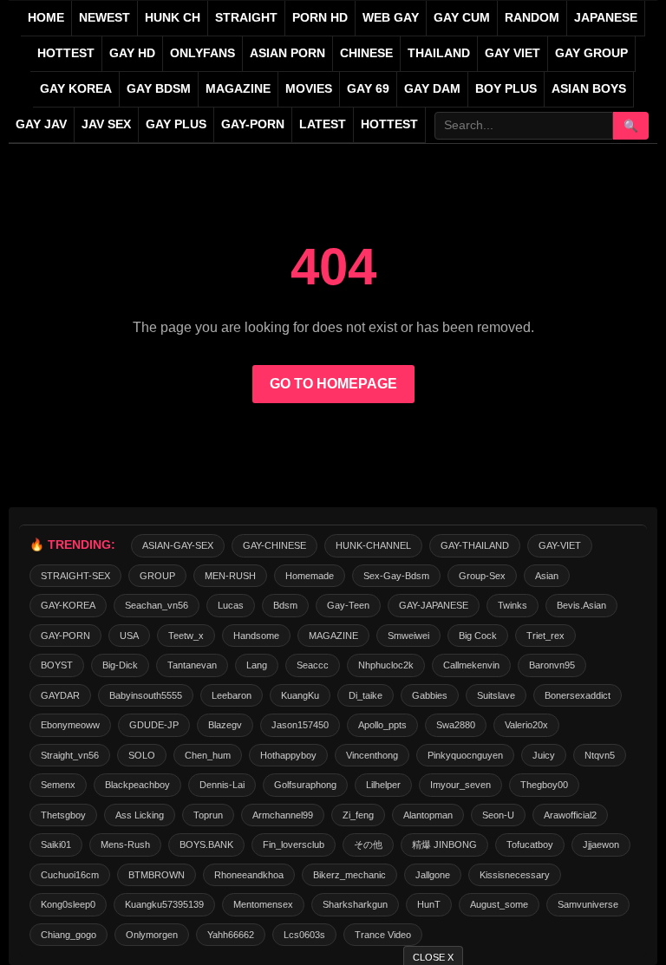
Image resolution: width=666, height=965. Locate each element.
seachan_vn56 (156, 605)
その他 (368, 844)
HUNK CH (172, 17)
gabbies (429, 695)
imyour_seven (460, 784)
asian (546, 576)
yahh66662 (230, 934)
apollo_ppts (382, 725)
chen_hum (208, 755)
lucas (231, 605)
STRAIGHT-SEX (75, 576)
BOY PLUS (506, 88)
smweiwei (408, 635)
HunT (429, 904)
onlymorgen (152, 934)
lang (256, 665)
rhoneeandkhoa (249, 875)
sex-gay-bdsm (396, 576)
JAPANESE (605, 17)
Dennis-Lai (222, 784)
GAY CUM (462, 17)
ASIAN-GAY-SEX (177, 545)
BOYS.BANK (206, 844)
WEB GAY (390, 17)
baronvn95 (552, 665)
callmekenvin (471, 665)
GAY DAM (432, 88)
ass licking (139, 815)
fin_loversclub (293, 844)
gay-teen (348, 605)
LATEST (322, 124)
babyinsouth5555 (145, 695)
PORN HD (320, 17)
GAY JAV (41, 124)
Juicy (543, 755)
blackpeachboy (137, 784)
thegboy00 (544, 784)
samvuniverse (588, 904)
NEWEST (104, 17)
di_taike (365, 695)
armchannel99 (282, 815)
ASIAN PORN (287, 53)
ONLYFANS (202, 53)
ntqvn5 (599, 755)
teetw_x (186, 635)
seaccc (313, 665)
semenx (58, 784)
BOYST (57, 665)
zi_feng (358, 815)
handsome (256, 635)
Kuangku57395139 (164, 904)
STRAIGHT (246, 17)
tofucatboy (529, 844)
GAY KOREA (76, 88)
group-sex (482, 576)
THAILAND (439, 53)
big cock (478, 635)
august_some (499, 904)
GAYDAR (60, 695)
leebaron (231, 695)
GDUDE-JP (154, 725)
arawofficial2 (570, 815)
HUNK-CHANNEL (373, 545)
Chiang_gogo (68, 934)
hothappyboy (288, 755)
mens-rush (125, 844)
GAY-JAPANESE (433, 605)
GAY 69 (368, 88)
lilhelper (383, 784)
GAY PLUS (176, 124)
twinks (512, 605)
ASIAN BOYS (589, 88)
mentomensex (263, 904)
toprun (208, 815)
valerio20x (526, 725)
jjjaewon (601, 844)
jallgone (432, 875)
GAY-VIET (560, 545)
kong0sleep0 (68, 904)
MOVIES (308, 88)
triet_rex (545, 635)
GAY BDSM (159, 88)
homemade (309, 576)
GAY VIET (512, 53)
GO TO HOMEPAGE (333, 383)
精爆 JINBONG (444, 844)
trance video (383, 934)
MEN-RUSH (230, 576)
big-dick (120, 665)
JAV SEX (106, 124)
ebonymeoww (70, 725)
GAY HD (132, 53)
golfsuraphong (305, 784)
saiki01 (56, 844)
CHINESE (366, 53)
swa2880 (455, 725)
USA (129, 635)
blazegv (225, 725)
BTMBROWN (156, 875)
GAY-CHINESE (274, 545)
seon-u (498, 815)
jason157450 (300, 725)
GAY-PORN (65, 635)
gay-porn (252, 124)
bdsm (285, 605)
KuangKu (300, 695)
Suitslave (496, 695)
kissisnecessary (515, 875)
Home (46, 17)
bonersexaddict (577, 695)
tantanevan (192, 665)
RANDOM (532, 17)
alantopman (428, 815)
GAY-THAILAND (475, 545)
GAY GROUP (591, 53)
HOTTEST (66, 53)
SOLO (141, 755)
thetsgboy (63, 815)
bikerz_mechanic (349, 875)
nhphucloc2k (386, 665)
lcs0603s (304, 934)
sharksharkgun (355, 904)
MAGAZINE (238, 88)
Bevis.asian (581, 605)
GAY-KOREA (68, 605)
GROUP (157, 576)
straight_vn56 (70, 755)
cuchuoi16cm (70, 875)
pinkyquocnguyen (465, 755)
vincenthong (372, 755)
